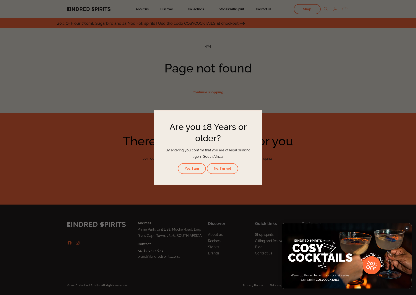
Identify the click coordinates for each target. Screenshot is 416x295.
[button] (168, 9)
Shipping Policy (281, 285)
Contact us (263, 253)
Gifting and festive (269, 241)
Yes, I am (192, 168)
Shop (307, 9)
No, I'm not (222, 168)
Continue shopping (208, 92)
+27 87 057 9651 (150, 250)
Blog (259, 247)
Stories (213, 247)
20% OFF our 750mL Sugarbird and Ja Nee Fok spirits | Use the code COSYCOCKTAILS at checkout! (137, 23)
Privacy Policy (253, 285)
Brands (213, 253)
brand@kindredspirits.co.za (159, 256)
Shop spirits (264, 235)
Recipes (214, 241)
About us (215, 235)
